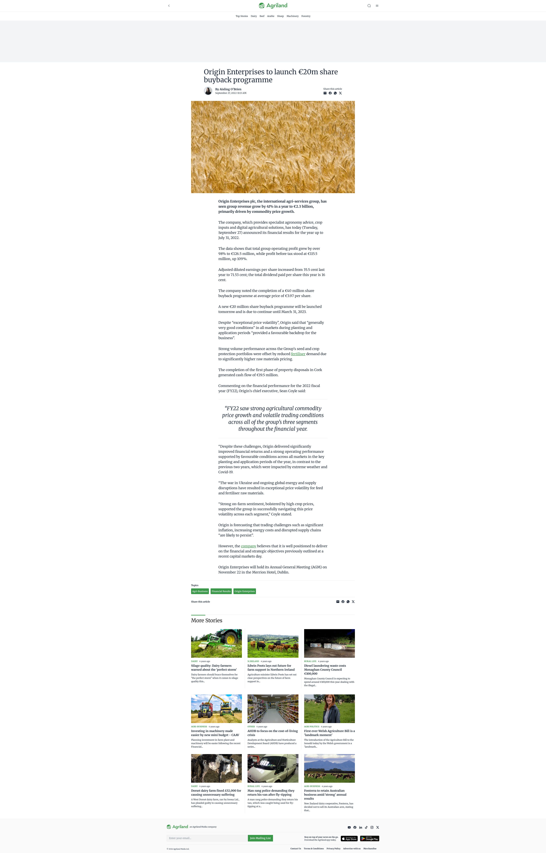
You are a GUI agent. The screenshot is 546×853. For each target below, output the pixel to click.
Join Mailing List (260, 838)
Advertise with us (352, 848)
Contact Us (295, 848)
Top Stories (242, 16)
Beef (262, 16)
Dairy (254, 16)
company (248, 546)
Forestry (305, 16)
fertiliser (298, 354)
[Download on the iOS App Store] (349, 838)
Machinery (293, 16)
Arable (270, 16)
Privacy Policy (333, 848)
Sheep (280, 16)
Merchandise (370, 848)
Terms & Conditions (314, 848)
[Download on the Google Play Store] (369, 838)
